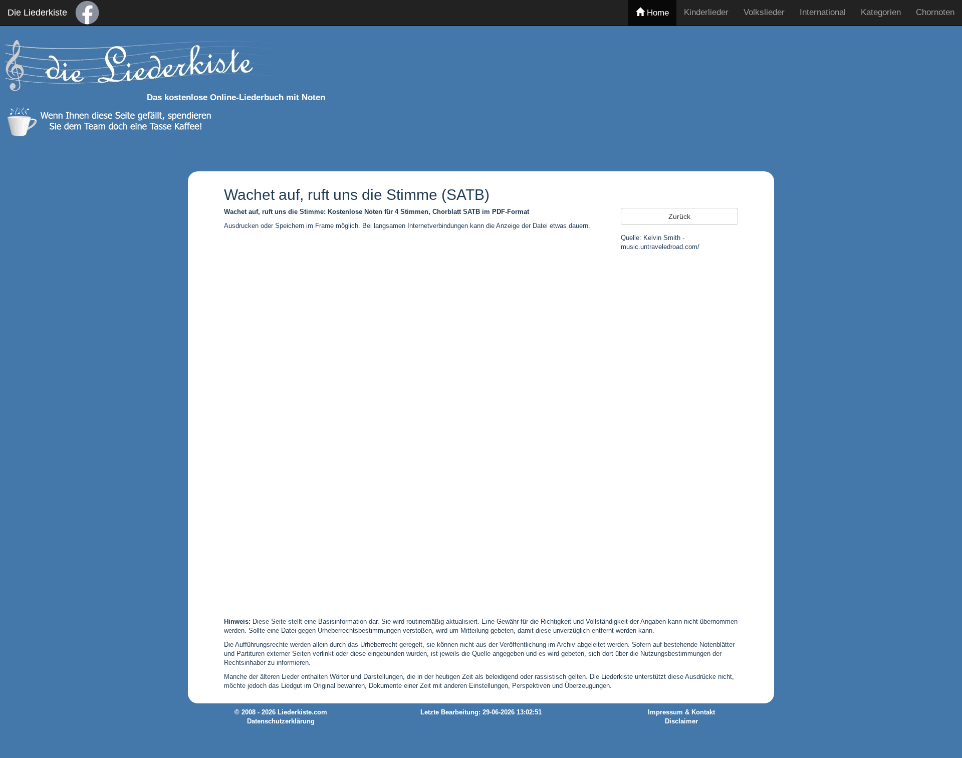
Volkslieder (764, 12)
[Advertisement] (718, 97)
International (823, 12)
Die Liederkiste (37, 13)
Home (656, 13)
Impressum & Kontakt (681, 712)
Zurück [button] (679, 216)
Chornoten (935, 12)
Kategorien (881, 12)
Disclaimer (681, 721)
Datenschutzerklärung (281, 721)
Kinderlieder (706, 12)
